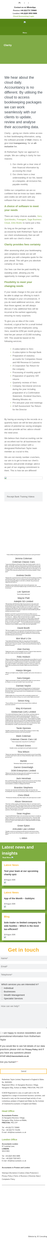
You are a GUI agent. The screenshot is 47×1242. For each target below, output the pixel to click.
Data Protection (31, 1173)
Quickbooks (10, 219)
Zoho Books (16, 223)
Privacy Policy (31, 1049)
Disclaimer (13, 1173)
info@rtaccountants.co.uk (17, 1056)
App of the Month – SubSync (19, 898)
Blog (7, 916)
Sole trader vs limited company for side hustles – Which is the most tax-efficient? (22, 925)
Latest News (11, 865)
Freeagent (21, 219)
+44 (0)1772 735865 (28, 10)
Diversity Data (34, 1176)
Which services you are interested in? (20, 984)
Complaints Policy (8, 1179)
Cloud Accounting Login (23, 16)
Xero (39, 216)
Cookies (21, 1173)
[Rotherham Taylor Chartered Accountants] (25, 24)
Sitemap (5, 1173)
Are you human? (9, 1062)
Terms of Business (21, 1176)
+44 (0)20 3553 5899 (28, 13)
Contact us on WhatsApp (25, 7)
